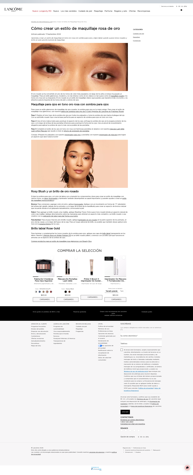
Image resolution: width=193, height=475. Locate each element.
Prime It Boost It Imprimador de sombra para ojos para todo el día (91, 280)
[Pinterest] (138, 430)
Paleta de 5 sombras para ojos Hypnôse (43, 280)
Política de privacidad (105, 326)
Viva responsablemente (61, 331)
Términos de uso (103, 328)
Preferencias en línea (105, 331)
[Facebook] (122, 430)
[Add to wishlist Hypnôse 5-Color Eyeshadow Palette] (52, 257)
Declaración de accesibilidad (103, 342)
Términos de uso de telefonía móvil (136, 371)
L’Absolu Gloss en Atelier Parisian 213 (57, 235)
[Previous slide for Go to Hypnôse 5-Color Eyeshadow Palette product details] (34, 266)
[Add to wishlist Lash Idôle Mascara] (76, 257)
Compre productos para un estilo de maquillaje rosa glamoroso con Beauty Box (61, 241)
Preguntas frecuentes (38, 326)
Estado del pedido (37, 329)
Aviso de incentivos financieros (141, 406)
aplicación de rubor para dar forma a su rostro (60, 216)
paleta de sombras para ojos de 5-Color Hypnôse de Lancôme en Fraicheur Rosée (92, 111)
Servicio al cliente (167, 6)
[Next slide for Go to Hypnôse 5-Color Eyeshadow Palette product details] (53, 266)
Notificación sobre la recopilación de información (105, 353)
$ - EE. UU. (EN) (181, 6)
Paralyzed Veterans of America (64, 338)
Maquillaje (136, 37)
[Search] (166, 11)
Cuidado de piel (138, 33)
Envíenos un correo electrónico (132, 420)
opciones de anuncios (96, 452)
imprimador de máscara (108, 135)
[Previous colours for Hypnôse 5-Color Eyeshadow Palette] (33, 291)
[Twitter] (130, 430)
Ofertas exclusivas (37, 338)
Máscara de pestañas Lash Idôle (67, 280)
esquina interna (45, 224)
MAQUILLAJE (47, 21)
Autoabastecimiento (38, 341)
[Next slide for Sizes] (124, 291)
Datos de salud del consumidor (104, 359)
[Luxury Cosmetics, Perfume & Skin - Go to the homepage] (13, 9)
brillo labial (106, 233)
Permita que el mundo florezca (61, 335)
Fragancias (137, 40)
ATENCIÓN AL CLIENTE (39, 324)
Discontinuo (35, 343)
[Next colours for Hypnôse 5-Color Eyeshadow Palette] (53, 291)
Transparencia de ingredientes (59, 342)
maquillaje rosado (117, 96)
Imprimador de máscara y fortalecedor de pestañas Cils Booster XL (115, 280)
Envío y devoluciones (38, 333)
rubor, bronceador (51, 198)
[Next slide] (128, 278)
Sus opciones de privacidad (105, 347)
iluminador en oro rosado (87, 220)
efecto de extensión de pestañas (76, 131)
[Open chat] (187, 468)
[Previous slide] (31, 278)
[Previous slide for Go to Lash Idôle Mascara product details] (58, 266)
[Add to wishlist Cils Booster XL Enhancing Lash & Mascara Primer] (123, 257)
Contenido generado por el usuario (107, 337)
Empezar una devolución (39, 331)
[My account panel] (172, 11)
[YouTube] (134, 430)
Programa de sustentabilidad (58, 328)
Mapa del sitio (36, 345)
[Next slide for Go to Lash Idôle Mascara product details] (77, 266)
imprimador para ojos (73, 135)
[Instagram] (126, 430)
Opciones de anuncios (105, 333)
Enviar (125, 412)
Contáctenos (35, 336)
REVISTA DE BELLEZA (83, 324)
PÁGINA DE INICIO (37, 21)
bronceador (78, 204)
